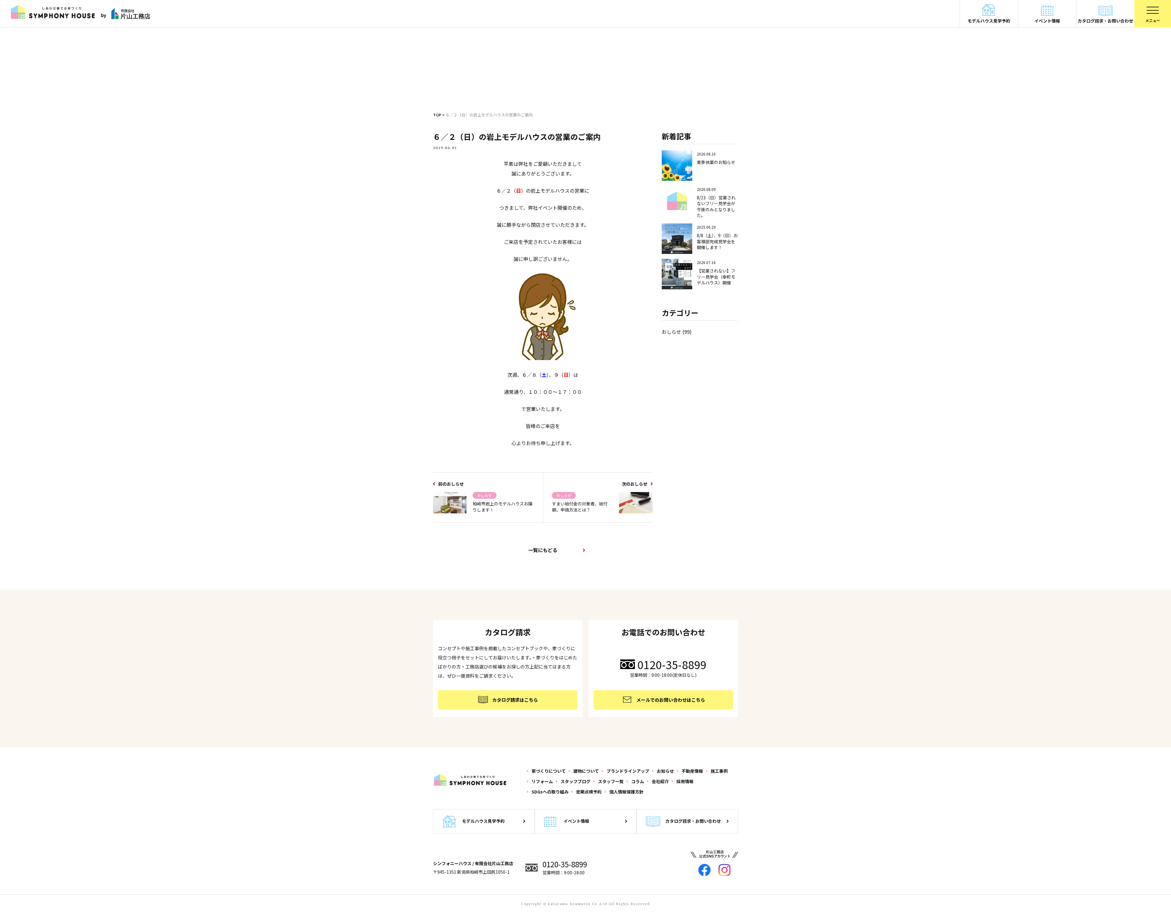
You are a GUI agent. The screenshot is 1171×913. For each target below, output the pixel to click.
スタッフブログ (575, 781)
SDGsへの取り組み (550, 792)
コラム (637, 781)
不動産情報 (692, 771)
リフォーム (542, 781)
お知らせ (665, 771)
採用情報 (684, 781)
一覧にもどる (542, 550)
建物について (586, 771)
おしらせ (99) (677, 331)
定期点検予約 (589, 792)
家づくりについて (549, 771)
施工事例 (719, 771)
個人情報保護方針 (626, 792)
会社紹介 (660, 781)
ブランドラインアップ (628, 771)
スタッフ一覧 (611, 781)
